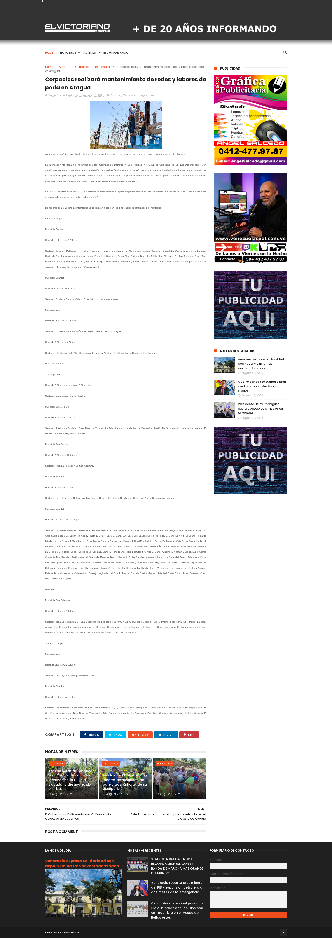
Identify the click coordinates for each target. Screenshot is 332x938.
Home (49, 52)
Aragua (64, 67)
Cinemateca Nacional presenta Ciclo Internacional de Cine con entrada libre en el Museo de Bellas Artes (177, 910)
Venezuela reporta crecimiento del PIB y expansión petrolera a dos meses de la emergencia (177, 887)
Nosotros (68, 52)
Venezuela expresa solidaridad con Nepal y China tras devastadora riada (261, 363)
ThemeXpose (70, 932)
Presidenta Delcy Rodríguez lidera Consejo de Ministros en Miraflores (260, 408)
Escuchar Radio (116, 52)
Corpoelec (82, 67)
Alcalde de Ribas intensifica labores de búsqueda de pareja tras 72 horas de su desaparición (125, 782)
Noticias (90, 52)
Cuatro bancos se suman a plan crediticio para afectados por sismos (262, 386)
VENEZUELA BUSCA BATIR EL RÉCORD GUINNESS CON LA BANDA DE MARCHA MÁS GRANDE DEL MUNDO (177, 866)
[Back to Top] (283, 932)
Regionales (103, 67)
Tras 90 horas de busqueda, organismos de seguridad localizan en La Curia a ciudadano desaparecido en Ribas (72, 780)
